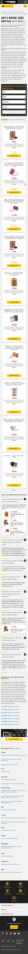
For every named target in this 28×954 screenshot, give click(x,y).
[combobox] (20, 6)
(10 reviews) (14, 262)
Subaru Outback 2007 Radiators (9, 838)
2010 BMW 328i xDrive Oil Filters (10, 709)
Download (14, 927)
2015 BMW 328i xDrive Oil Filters (10, 721)
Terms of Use (8, 940)
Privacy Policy (3, 940)
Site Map (13, 940)
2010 (13, 605)
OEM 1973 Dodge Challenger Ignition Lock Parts (13, 755)
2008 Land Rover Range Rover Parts (10, 864)
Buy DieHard (14, 739)
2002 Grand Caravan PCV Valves (9, 764)
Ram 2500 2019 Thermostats (8, 809)
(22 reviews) (14, 189)
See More (14, 147)
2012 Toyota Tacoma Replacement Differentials (13, 818)
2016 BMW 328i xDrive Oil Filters (10, 724)
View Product (14, 156)
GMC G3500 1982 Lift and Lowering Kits (11, 872)
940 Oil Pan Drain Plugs (7, 856)
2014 (3, 605)
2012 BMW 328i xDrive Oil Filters (10, 712)
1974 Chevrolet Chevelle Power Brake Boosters (13, 783)
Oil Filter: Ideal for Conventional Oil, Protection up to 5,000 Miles (17, 630)
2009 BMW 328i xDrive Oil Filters (10, 706)
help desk (20, 645)
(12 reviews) (14, 153)
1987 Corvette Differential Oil (8, 779)
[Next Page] (15, 490)
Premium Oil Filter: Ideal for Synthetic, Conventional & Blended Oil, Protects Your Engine (17, 532)
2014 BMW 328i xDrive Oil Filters (10, 718)
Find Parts (14, 112)
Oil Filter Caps (17, 74)
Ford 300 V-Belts (5, 771)
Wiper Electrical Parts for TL (8, 830)
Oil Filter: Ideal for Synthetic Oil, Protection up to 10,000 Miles (17, 523)
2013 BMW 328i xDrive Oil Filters (10, 715)
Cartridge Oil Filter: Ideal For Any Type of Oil (17, 515)
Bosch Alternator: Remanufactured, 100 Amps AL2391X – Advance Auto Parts (13, 791)
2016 (18, 603)
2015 (21, 603)
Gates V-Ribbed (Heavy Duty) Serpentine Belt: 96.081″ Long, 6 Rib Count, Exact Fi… (13, 796)
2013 (6, 605)
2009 (18, 605)
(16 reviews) (14, 226)
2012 (9, 605)
